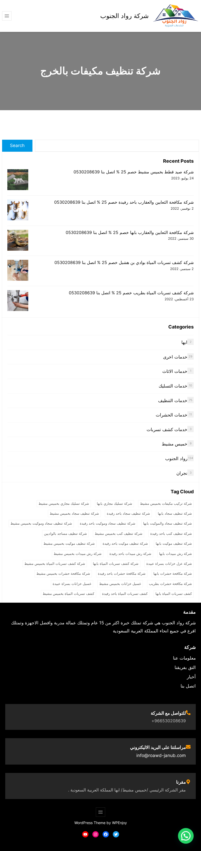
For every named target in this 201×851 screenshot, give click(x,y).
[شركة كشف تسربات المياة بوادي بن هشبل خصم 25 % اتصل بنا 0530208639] (17, 271)
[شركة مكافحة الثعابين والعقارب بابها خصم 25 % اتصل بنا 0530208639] (17, 241)
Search (17, 145)
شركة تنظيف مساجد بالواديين (65, 533)
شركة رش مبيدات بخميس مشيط (78, 553)
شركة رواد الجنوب (124, 16)
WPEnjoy (119, 822)
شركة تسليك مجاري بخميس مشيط (63, 503)
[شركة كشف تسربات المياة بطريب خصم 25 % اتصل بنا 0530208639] (17, 301)
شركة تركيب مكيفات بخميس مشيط (166, 503)
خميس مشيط (174, 444)
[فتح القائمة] (7, 16)
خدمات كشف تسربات (167, 429)
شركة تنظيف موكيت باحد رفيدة (125, 543)
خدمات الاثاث (174, 371)
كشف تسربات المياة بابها (173, 593)
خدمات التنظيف (172, 400)
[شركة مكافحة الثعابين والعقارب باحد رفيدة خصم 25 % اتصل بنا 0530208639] (17, 210)
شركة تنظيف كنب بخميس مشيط (118, 533)
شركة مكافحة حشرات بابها (172, 573)
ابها (184, 342)
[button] (186, 836)
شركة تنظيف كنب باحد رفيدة (171, 533)
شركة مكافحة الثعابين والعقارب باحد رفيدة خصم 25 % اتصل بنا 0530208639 (124, 202)
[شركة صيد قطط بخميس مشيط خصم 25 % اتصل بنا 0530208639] (17, 180)
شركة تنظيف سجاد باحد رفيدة (128, 513)
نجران (181, 473)
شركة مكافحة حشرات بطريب (170, 584)
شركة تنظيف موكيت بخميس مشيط (69, 543)
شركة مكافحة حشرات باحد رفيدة (122, 573)
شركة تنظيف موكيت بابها (174, 543)
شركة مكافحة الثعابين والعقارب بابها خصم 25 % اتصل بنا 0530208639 (130, 232)
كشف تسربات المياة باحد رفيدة (125, 593)
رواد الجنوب (176, 458)
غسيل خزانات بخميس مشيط (120, 584)
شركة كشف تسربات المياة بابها (115, 563)
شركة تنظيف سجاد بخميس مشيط (74, 513)
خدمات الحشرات (171, 415)
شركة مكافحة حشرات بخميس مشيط (63, 573)
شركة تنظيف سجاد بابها (175, 513)
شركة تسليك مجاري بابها (114, 503)
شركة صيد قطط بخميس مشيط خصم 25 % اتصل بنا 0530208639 (134, 171)
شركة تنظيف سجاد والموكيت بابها (167, 523)
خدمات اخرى (175, 357)
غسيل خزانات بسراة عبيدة (72, 584)
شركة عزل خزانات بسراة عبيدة (169, 563)
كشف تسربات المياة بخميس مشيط (68, 593)
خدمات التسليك (173, 386)
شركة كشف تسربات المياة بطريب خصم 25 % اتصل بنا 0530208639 (131, 292)
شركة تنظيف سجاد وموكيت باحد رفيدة (107, 523)
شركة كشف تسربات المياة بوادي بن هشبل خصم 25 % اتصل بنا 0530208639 (124, 262)
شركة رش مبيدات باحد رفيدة (130, 553)
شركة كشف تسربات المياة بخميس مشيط (54, 563)
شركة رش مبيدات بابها (175, 553)
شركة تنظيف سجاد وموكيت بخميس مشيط (41, 523)
